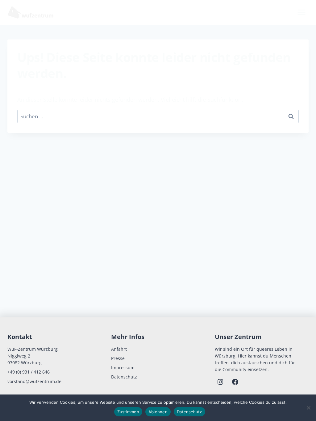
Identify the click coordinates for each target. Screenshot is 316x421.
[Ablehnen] (308, 408)
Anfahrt (119, 349)
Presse (118, 358)
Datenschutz (124, 377)
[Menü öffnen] (301, 12)
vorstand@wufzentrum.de (34, 381)
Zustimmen (128, 411)
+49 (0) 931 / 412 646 (28, 372)
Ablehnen (158, 411)
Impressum (123, 367)
